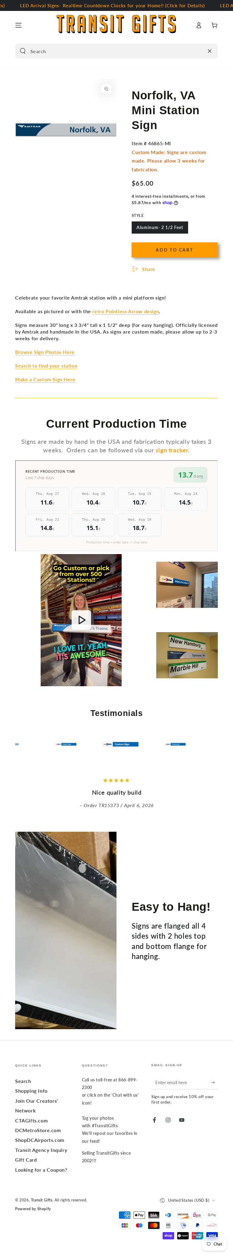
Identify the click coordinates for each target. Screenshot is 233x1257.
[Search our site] (23, 51)
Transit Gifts (41, 1200)
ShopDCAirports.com (39, 1140)
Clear (197, 51)
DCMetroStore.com (38, 1130)
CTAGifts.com (31, 1120)
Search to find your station (46, 365)
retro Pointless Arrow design (125, 311)
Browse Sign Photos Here (45, 352)
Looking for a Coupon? (41, 1170)
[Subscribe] (214, 1082)
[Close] (209, 51)
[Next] (212, 744)
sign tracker (172, 450)
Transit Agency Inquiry (41, 1150)
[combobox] (109, 51)
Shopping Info (31, 1091)
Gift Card (26, 1160)
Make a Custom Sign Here (45, 379)
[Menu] (18, 25)
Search (23, 1081)
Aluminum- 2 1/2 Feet (159, 229)
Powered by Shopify (33, 1209)
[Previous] (21, 744)
